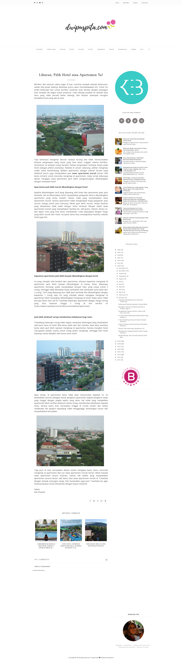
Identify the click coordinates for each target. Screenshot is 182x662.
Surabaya (101, 49)
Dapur (111, 49)
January (121, 298)
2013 (119, 357)
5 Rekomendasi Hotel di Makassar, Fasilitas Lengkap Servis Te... (46, 546)
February (122, 295)
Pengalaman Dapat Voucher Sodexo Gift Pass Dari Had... (131, 312)
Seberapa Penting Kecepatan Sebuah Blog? (132, 304)
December (122, 268)
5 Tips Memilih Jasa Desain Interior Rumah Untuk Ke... (132, 320)
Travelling (51, 49)
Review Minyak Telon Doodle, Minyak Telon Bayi (132, 336)
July (120, 281)
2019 (119, 341)
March (121, 292)
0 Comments (71, 80)
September (123, 276)
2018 (119, 344)
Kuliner (39, 49)
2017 (119, 346)
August (121, 279)
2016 (119, 349)
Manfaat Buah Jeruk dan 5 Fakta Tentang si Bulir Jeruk (135, 149)
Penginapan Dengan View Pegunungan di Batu (96, 545)
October (122, 273)
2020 (119, 266)
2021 (119, 263)
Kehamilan (122, 49)
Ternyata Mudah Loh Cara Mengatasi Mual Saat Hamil (133, 209)
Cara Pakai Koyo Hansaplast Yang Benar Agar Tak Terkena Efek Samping (135, 189)
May (120, 287)
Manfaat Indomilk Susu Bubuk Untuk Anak (134, 140)
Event (72, 49)
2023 (119, 258)
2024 (119, 255)
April (120, 289)
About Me (126, 2)
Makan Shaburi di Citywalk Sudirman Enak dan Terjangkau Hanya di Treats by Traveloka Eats (135, 199)
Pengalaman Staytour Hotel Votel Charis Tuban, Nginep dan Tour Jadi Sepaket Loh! (135, 169)
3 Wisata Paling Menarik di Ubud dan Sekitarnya (130, 301)
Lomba (133, 49)
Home (117, 2)
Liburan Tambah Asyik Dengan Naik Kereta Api (135, 218)
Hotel (90, 49)
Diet (142, 49)
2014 (119, 354)
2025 (119, 252)
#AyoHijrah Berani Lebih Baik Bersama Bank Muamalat (133, 159)
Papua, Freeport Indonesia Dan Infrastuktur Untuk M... (132, 325)
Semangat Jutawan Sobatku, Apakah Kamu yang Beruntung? (134, 179)
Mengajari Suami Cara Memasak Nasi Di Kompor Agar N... (131, 307)
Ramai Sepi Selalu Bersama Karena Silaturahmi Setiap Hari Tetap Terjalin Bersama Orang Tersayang (135, 228)
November (122, 271)
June (120, 284)
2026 (119, 250)
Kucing (81, 49)
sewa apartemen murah (84, 173)
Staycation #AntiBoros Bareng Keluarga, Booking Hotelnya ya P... (71, 546)
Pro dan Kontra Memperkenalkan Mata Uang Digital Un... (133, 316)
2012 (119, 360)
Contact (135, 2)
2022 (119, 260)
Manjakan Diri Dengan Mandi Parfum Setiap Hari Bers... (132, 332)
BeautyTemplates (108, 657)
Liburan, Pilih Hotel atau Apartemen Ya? (131, 328)
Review (62, 49)
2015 (119, 352)
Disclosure (145, 2)
